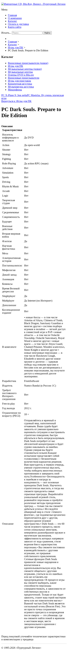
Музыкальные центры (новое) (25, 69)
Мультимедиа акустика (21, 86)
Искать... (6, 32)
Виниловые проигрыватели (23, 77)
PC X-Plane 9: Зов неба (14, 95)
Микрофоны (15, 89)
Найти (47, 33)
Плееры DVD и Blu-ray (21, 74)
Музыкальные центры (20, 72)
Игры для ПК (15, 66)
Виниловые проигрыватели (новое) (28, 63)
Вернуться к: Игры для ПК (16, 101)
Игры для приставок (19, 80)
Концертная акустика (20, 83)
